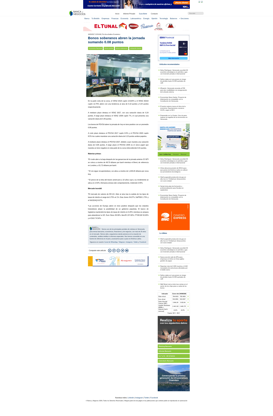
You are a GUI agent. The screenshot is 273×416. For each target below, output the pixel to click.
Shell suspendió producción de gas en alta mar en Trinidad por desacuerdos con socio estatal (173, 179)
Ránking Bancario (165, 346)
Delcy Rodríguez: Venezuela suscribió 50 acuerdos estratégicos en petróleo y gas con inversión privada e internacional (174, 72)
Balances (173, 18)
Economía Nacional (95, 48)
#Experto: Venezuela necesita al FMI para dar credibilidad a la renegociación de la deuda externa (173, 90)
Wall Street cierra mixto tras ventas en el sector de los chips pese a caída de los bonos (173, 286)
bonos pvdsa (109, 48)
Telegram (121, 242)
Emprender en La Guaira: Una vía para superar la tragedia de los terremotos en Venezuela (173, 117)
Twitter (135, 242)
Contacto (154, 14)
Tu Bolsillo (95, 18)
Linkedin (131, 398)
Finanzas (114, 18)
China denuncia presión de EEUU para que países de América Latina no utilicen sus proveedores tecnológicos (174, 170)
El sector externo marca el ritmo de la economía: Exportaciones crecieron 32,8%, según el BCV (173, 108)
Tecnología (164, 18)
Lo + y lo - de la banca (167, 356)
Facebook (142, 242)
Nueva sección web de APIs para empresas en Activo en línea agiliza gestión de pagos (172, 259)
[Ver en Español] (202, 2)
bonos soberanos (121, 48)
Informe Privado (129, 14)
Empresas (105, 18)
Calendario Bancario (166, 361)
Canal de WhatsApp (111, 242)
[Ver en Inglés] (199, 2)
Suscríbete (143, 14)
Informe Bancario (165, 351)
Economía (124, 18)
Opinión (154, 18)
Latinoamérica (135, 18)
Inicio (117, 14)
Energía (146, 18)
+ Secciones (184, 18)
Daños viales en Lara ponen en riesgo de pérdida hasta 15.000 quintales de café (173, 81)
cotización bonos (135, 48)
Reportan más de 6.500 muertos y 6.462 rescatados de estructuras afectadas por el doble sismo (174, 268)
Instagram (129, 242)
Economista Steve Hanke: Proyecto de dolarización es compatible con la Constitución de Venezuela (173, 99)
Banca (86, 18)
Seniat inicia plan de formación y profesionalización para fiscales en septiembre (172, 188)
